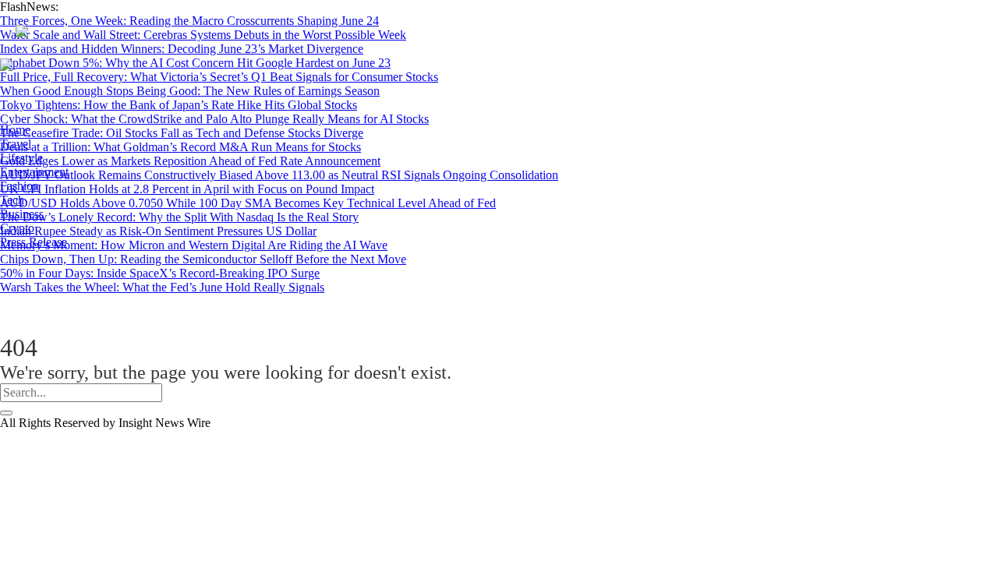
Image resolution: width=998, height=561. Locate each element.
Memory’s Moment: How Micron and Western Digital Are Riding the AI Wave (194, 245)
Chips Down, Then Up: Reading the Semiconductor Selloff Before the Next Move (203, 259)
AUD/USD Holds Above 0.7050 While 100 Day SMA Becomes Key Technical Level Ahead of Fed (248, 203)
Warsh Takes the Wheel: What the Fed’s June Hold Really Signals (162, 287)
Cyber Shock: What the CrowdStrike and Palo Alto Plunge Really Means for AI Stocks (214, 118)
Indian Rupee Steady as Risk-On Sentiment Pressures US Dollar (158, 231)
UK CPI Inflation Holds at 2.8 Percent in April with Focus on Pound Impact (187, 189)
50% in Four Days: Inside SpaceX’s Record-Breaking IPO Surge (160, 273)
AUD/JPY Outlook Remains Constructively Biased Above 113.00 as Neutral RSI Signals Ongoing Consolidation (279, 175)
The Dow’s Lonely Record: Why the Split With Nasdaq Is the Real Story (179, 217)
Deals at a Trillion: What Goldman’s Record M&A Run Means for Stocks (180, 146)
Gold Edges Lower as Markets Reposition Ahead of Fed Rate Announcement (190, 161)
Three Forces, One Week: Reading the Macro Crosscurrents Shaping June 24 (189, 20)
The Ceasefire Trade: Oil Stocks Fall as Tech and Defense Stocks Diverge (181, 132)
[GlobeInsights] (245, 63)
